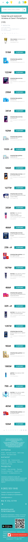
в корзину (19, 52)
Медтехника (20, 462)
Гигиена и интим (15, 460)
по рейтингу (15, 29)
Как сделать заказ (11, 454)
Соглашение (4, 473)
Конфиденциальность (14, 473)
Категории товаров (11, 452)
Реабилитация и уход (6, 463)
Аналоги (3, 454)
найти (24, 10)
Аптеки (3, 452)
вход (19, 2)
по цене (4, 29)
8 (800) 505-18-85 (9, 488)
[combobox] (11, 10)
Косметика (4, 462)
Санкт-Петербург (11, 2)
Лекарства (4, 460)
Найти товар (20, 452)
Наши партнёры (12, 469)
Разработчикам (18, 471)
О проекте (3, 469)
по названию (6, 30)
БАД (9, 460)
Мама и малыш (12, 462)
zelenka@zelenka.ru (6, 497)
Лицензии (19, 469)
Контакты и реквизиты (7, 471)
